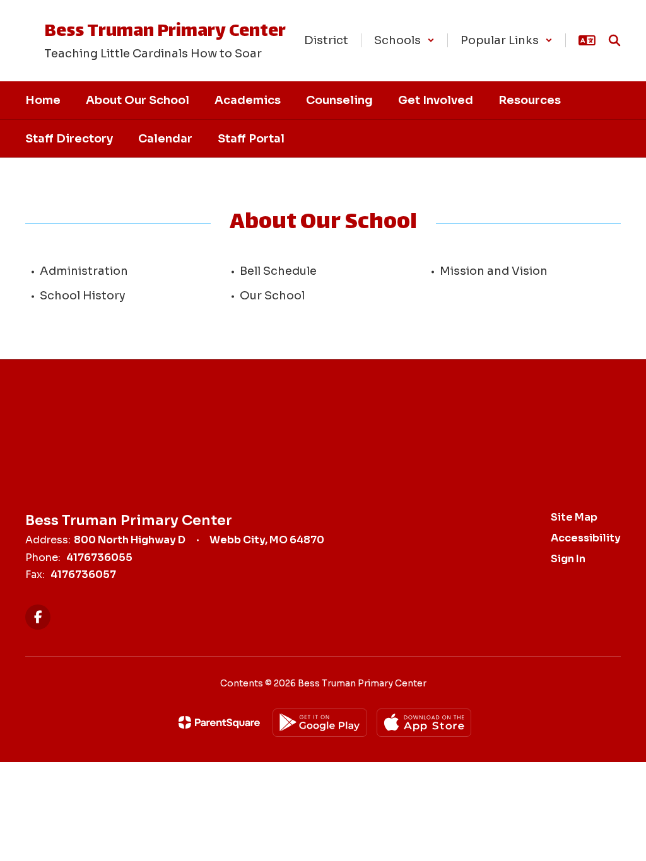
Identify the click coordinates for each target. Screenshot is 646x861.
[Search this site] (614, 40)
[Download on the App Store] (424, 722)
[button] (404, 40)
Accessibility (586, 538)
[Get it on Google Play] (320, 722)
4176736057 (83, 574)
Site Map (574, 517)
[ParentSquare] (219, 722)
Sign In (568, 558)
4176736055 (99, 557)
